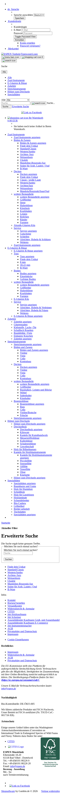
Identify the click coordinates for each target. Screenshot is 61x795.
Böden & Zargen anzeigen (33, 143)
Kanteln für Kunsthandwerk (34, 435)
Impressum (13, 634)
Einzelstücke (26, 276)
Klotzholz (25, 208)
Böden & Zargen (22, 140)
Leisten (23, 214)
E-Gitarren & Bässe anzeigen (28, 250)
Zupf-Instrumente (16, 80)
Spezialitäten (14, 94)
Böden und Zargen (23, 347)
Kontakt (11, 600)
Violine (23, 353)
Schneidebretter (21, 500)
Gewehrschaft (27, 446)
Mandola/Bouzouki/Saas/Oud (34, 191)
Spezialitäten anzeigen (25, 483)
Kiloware (24, 432)
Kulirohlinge (26, 440)
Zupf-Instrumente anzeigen (27, 137)
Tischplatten (20, 511)
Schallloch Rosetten (23, 330)
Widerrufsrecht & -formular (21, 608)
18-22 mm (25, 265)
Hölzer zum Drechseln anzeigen (29, 423)
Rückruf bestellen (16, 603)
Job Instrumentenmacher (20, 625)
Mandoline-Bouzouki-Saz (33, 163)
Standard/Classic (28, 148)
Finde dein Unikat (29, 146)
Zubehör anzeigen (23, 321)
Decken (17, 171)
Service (17, 228)
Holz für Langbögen (24, 494)
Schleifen (24, 236)
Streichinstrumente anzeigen (27, 344)
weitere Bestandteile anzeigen (34, 197)
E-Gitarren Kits (21, 299)
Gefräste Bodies (28, 279)
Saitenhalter (26, 395)
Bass (22, 406)
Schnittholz (19, 492)
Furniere (24, 222)
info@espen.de (8, 688)
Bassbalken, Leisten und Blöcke (36, 389)
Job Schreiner (14, 617)
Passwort (18, 33)
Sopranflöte (25, 463)
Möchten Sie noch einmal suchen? (21, 550)
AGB (10, 628)
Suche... (51, 103)
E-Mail (17, 30)
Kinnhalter (25, 398)
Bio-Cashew (20, 503)
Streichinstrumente (17, 88)
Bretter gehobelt (22, 509)
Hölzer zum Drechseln (19, 91)
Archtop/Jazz (26, 185)
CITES (11, 611)
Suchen (8, 559)
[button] (13, 9)
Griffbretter (25, 199)
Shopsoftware (8, 791)
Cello (22, 358)
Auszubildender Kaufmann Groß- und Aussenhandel (34, 620)
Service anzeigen (28, 231)
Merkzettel (13, 48)
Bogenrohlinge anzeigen (32, 404)
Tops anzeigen (27, 256)
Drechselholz (20, 426)
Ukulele (24, 160)
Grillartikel (19, 506)
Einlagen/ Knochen (23, 336)
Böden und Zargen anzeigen (34, 350)
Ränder (23, 219)
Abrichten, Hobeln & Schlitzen (35, 239)
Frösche (24, 415)
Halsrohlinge (26, 205)
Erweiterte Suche (20, 106)
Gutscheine (25, 233)
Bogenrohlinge (21, 401)
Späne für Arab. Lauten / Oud (34, 165)
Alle (10, 77)
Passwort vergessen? (30, 45)
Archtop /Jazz (27, 154)
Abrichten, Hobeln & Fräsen (34, 310)
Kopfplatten (26, 211)
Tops (16, 253)
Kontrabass (25, 361)
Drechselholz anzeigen (31, 429)
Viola (22, 355)
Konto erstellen (27, 43)
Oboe (22, 472)
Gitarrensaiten (21, 324)
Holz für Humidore (23, 489)
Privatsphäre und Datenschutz (22, 631)
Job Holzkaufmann (17, 614)
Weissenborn (26, 157)
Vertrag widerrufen (50, 791)
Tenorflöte (25, 469)
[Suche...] (38, 103)
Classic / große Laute (30, 180)
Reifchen (24, 216)
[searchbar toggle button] (9, 60)
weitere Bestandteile (24, 194)
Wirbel (23, 392)
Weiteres (24, 242)
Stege (22, 202)
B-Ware (24, 168)
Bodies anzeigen (28, 273)
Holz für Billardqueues (25, 449)
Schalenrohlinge (28, 443)
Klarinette (25, 475)
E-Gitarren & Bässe (17, 83)
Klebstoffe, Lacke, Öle (25, 327)
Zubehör (12, 86)
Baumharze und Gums (25, 486)
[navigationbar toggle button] (10, 57)
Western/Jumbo (27, 151)
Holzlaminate (20, 497)
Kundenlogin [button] (14, 21)
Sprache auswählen (23, 15)
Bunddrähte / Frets (23, 333)
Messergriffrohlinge (29, 438)
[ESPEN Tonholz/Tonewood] (19, 54)
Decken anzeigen (28, 174)
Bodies (17, 270)
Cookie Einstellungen (18, 639)
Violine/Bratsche (28, 412)
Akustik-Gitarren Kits (24, 225)
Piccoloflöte (26, 460)
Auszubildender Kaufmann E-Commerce (28, 623)
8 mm (23, 262)
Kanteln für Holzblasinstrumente (30, 452)
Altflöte (24, 466)
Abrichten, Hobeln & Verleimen (36, 307)
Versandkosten (15, 605)
